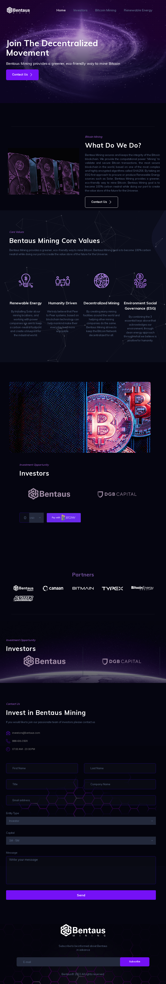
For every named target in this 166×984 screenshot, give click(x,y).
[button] (22, 74)
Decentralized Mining (101, 303)
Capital (10, 832)
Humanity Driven (62, 303)
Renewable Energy (26, 303)
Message (11, 852)
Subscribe (134, 961)
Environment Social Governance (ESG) (140, 306)
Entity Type (12, 813)
